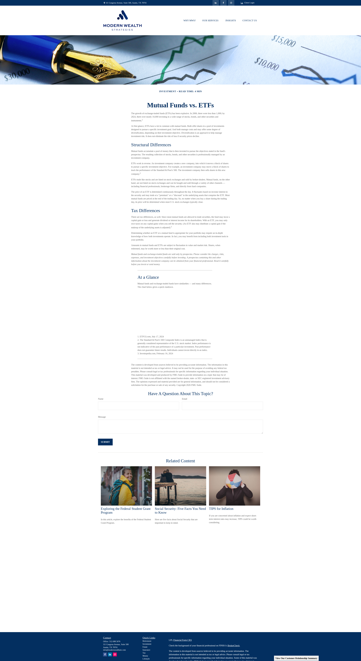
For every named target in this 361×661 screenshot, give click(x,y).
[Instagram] (115, 654)
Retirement (147, 641)
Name (100, 399)
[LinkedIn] (216, 3)
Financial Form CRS (182, 640)
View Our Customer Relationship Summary (296, 658)
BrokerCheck (234, 645)
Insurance (146, 650)
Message (102, 417)
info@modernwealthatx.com (114, 650)
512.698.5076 (114, 641)
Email (184, 399)
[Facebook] (223, 3)
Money (145, 656)
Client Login (249, 3)
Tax (144, 653)
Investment (147, 644)
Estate (145, 647)
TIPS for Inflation (221, 509)
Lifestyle (146, 659)
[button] (189, 20)
